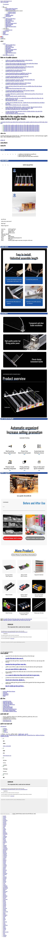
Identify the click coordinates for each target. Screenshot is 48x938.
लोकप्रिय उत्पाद (21, 734)
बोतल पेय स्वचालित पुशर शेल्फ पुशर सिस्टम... (15, 686)
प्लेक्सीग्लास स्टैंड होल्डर (40, 735)
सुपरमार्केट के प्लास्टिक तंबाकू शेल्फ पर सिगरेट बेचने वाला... (16, 84)
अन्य (6, 27)
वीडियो (4, 33)
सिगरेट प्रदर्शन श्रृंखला (10, 21)
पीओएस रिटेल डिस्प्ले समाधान (11, 26)
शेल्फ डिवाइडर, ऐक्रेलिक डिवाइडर (9, 710)
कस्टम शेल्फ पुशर (6, 705)
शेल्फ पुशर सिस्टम (9, 19)
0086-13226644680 (4, 2)
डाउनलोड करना (6, 31)
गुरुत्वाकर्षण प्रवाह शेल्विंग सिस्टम (9, 704)
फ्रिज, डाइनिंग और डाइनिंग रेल (8, 55)
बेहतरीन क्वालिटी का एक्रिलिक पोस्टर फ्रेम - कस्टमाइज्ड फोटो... (17, 105)
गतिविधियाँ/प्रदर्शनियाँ (9, 15)
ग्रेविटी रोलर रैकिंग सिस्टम (7, 703)
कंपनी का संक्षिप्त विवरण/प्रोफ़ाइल (12, 8)
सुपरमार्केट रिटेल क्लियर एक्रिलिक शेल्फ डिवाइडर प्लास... (16, 67)
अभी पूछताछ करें (3, 726)
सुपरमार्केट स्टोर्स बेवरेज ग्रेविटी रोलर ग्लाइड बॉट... (15, 77)
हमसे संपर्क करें (5, 34)
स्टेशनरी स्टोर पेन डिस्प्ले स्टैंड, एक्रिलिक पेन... (15, 680)
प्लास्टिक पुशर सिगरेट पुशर (8, 706)
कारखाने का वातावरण (12, 13)
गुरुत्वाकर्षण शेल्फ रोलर (31, 735)
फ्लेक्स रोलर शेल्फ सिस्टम (7, 702)
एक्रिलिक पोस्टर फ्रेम (13, 735)
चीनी (2, 36)
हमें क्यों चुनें (8, 14)
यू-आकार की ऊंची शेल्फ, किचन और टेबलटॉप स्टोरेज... (15, 113)
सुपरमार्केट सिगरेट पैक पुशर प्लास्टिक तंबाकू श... (14, 71)
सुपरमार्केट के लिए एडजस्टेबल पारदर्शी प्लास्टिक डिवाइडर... (16, 64)
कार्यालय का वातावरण (12, 12)
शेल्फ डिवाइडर (8, 22)
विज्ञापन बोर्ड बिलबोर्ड (9, 24)
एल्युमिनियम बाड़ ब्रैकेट (4, 736)
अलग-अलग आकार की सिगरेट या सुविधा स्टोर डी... (16, 669)
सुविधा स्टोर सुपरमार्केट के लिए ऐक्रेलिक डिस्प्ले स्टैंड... (15, 61)
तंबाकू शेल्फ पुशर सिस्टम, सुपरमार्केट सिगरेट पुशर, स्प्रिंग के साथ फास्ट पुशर (16, 620)
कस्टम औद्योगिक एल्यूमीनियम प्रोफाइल (10, 711)
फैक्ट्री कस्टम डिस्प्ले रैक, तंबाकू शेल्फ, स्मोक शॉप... (15, 81)
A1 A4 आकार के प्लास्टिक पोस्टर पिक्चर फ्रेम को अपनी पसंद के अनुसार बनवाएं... (23, 675)
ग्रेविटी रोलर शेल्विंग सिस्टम (10, 18)
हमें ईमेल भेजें (2, 140)
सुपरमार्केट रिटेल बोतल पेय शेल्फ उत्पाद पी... (15, 658)
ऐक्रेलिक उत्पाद (8, 25)
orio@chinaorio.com (7, 721)
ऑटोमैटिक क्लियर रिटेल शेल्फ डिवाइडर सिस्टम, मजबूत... (16, 88)
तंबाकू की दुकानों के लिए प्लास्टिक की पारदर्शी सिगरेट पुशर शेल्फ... (17, 74)
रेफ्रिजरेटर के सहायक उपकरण (11, 23)
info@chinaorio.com (7, 720)
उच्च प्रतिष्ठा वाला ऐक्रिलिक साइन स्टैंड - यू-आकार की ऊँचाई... (17, 109)
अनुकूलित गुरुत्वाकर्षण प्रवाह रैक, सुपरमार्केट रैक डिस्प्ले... (16, 96)
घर (3, 6)
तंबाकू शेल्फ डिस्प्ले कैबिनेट (8, 708)
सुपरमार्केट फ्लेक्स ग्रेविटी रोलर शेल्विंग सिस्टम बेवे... (15, 91)
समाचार (4, 32)
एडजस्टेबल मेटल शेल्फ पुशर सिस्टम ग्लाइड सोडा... (16, 664)
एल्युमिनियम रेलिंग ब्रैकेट (22, 735)
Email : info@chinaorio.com (6, 1)
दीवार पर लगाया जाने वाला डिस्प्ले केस (10, 709)
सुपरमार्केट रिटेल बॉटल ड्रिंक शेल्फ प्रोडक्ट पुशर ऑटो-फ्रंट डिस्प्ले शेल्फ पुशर (18, 619)
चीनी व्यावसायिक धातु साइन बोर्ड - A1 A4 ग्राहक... (15, 100)
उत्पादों (4, 17)
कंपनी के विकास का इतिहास (10, 9)
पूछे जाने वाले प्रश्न (9, 30)
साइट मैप (26, 734)
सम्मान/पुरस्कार (8, 16)
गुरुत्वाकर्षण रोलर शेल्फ (7, 701)
